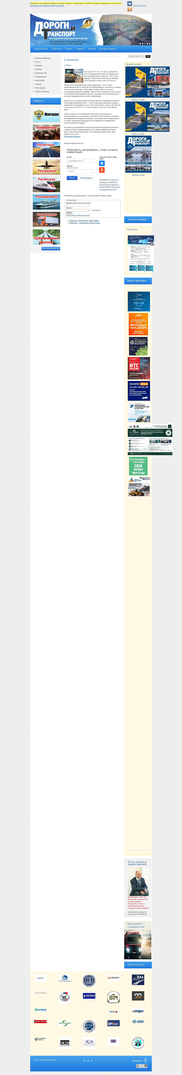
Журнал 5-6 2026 (138, 100)
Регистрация (85, 178)
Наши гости (56, 49)
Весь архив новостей (51, 248)
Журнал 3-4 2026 (138, 134)
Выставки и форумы (108, 49)
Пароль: (70, 166)
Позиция (68, 49)
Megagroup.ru (137, 1061)
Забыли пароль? (72, 168)
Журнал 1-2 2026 (138, 175)
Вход (72, 178)
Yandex (102, 170)
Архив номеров (137, 219)
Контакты (92, 49)
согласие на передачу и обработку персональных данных (109, 182)
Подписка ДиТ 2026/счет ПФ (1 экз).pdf (47, 6)
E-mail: (69, 157)
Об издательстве (41, 49)
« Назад (67, 65)
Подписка (80, 49)
